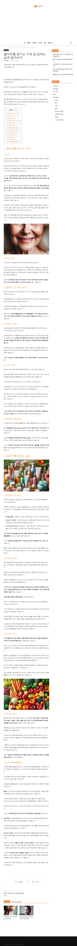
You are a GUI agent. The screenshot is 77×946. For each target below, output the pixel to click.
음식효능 (50, 42)
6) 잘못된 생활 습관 (12, 128)
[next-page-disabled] (8, 922)
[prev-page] (5, 922)
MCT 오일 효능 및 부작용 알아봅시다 (14, 894)
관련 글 (7, 902)
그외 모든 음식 (59, 120)
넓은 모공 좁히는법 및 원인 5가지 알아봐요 (62, 70)
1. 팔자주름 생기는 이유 (12, 113)
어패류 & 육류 (59, 114)
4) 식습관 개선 (11, 139)
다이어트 (40, 42)
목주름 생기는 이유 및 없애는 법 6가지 (62, 65)
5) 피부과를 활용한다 (13, 141)
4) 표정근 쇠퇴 (11, 123)
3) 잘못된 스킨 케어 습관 (14, 120)
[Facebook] (28, 882)
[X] (33, 882)
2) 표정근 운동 (11, 134)
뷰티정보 (34, 42)
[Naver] (37, 882)
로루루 (7, 60)
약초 (56, 106)
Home (5, 47)
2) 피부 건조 (10, 118)
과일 (56, 100)
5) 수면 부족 (10, 125)
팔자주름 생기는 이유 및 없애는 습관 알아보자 (63, 55)
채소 (56, 103)
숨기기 (14, 110)
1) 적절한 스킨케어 (12, 132)
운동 (45, 42)
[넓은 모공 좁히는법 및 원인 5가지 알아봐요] (26, 910)
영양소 (57, 117)
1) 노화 (9, 116)
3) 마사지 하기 (11, 137)
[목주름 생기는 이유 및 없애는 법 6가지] (11, 910)
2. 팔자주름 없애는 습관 (12, 130)
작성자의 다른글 (16, 902)
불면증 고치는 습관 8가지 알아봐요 (63, 74)
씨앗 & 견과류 (59, 111)
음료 (56, 108)
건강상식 (29, 42)
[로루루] (38, 6)
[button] (71, 43)
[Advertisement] (38, 26)
